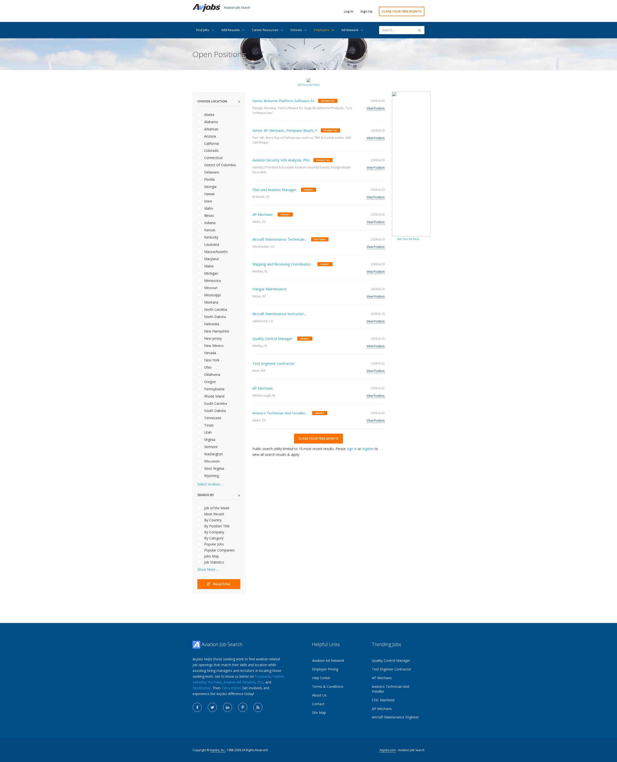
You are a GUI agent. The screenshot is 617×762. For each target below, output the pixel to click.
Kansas (209, 230)
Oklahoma (211, 374)
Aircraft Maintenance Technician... (279, 239)
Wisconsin (211, 461)
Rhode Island (213, 396)
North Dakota (214, 316)
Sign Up (366, 11)
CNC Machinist (383, 700)
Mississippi (212, 295)
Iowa (207, 201)
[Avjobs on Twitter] (212, 707)
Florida (209, 179)
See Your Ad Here (308, 84)
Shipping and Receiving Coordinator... (282, 264)
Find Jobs (202, 30)
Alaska (208, 114)
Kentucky (210, 237)
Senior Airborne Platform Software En (283, 100)
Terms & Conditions (327, 686)
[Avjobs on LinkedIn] (227, 707)
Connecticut (213, 157)
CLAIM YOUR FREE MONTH (402, 11)
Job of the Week (216, 508)
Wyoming (211, 475)
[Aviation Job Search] (206, 7)
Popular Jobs (213, 544)
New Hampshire (216, 331)
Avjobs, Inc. (217, 750)
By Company (213, 532)
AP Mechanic (262, 214)
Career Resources (265, 30)
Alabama (210, 121)
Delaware (211, 172)
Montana (210, 302)
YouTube (214, 682)
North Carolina (215, 309)
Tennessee (212, 418)
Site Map (319, 712)
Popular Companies (219, 550)
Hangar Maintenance (269, 288)
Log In (348, 11)
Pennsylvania (213, 389)
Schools (296, 30)
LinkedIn (199, 682)
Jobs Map (211, 556)
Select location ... (210, 484)
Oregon (209, 381)
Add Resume (230, 30)
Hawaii (209, 194)
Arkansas (210, 129)
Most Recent (213, 514)
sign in (352, 448)
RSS (260, 682)
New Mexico (213, 345)
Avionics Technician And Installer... (280, 413)
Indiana (209, 222)
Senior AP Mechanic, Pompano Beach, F (284, 130)
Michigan (210, 273)
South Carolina (215, 403)
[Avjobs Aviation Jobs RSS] (257, 707)
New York (211, 360)
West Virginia (213, 468)
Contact (318, 704)
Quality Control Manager (272, 338)
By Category (213, 538)
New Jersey (212, 338)
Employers (321, 30)
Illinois (208, 215)
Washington (213, 454)
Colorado (211, 150)
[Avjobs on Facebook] (197, 707)
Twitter (277, 676)
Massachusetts (215, 251)
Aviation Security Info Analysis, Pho (281, 160)
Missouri (210, 287)
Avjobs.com (388, 750)
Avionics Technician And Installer (390, 689)
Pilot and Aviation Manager (274, 189)
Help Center (321, 678)
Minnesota (212, 280)
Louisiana (211, 244)
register (368, 448)
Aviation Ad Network (239, 682)
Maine (208, 266)
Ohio (207, 367)
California (211, 143)
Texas (208, 425)
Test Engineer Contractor (273, 363)
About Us (319, 695)
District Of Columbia (219, 165)
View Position (376, 108)
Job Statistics (213, 562)
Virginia (209, 439)
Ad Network (350, 30)
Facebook (262, 676)
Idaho (208, 208)
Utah (207, 432)
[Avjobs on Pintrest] (242, 707)
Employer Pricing (325, 669)
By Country (212, 520)
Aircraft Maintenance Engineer (395, 717)
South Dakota (214, 410)
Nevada (209, 353)
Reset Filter (222, 584)
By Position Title (216, 526)
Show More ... (208, 569)
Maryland (211, 259)
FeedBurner (202, 688)
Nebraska (211, 324)
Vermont (210, 446)
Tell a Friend (231, 688)
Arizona (209, 136)
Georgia (209, 186)
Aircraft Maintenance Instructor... (279, 313)
